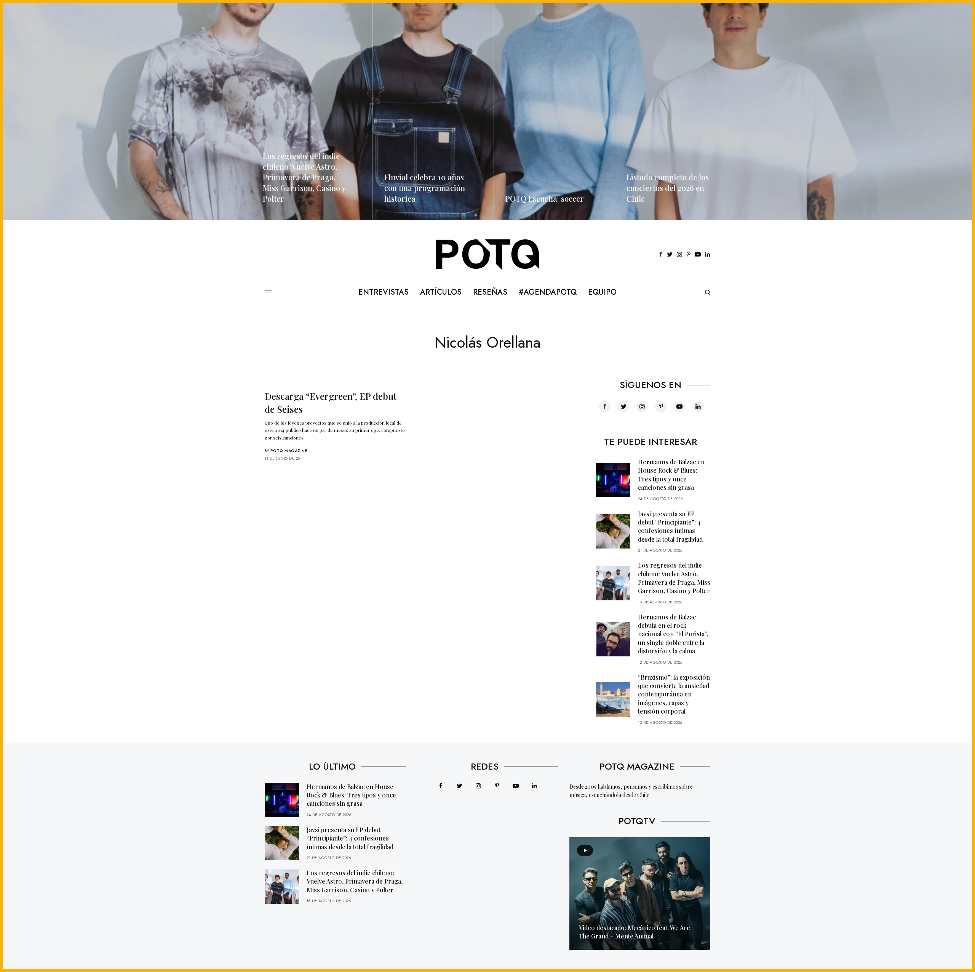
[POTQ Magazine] (487, 254)
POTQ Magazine (289, 451)
